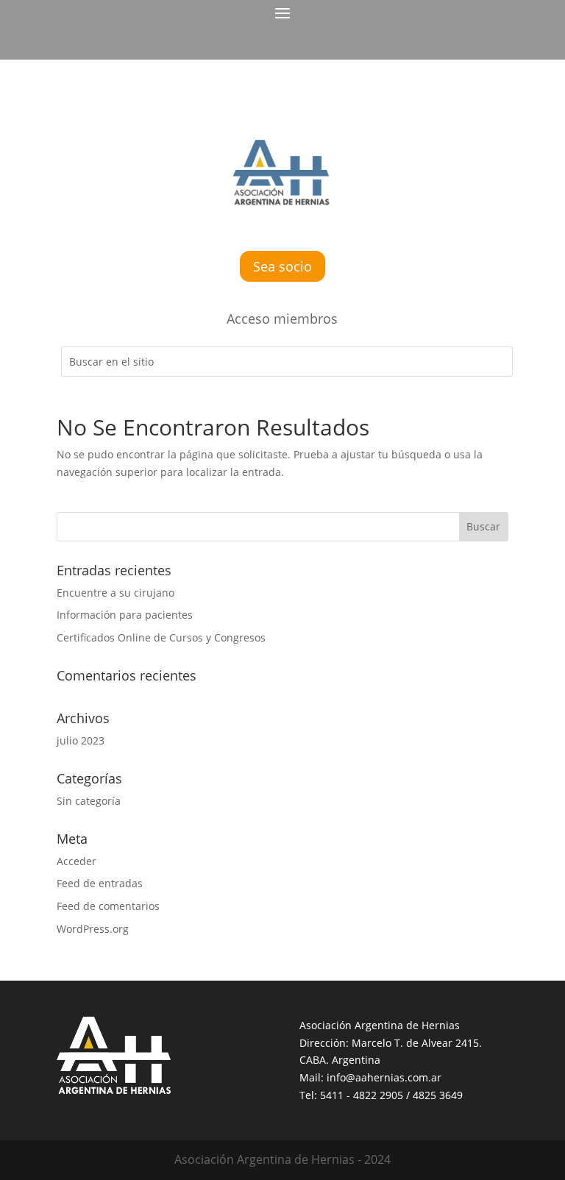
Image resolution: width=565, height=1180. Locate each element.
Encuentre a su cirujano (115, 593)
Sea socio (282, 266)
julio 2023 (80, 740)
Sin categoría (89, 801)
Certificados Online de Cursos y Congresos (161, 637)
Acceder (76, 861)
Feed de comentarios (108, 906)
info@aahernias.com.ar (384, 1077)
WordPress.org (93, 929)
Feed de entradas (100, 883)
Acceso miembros (282, 318)
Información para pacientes (125, 615)
